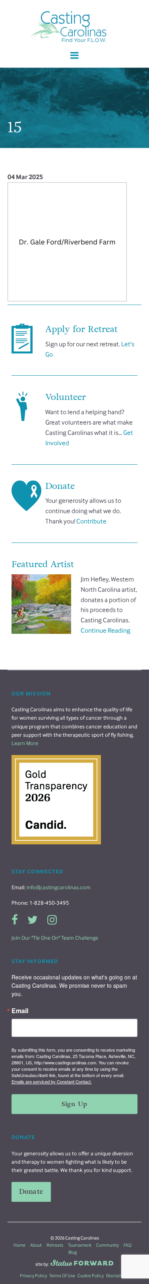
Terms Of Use (62, 1275)
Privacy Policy (33, 1275)
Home (19, 1245)
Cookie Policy (90, 1275)
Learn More (25, 743)
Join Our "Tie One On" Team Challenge (55, 938)
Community (107, 1245)
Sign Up (74, 1103)
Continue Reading (105, 630)
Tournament (79, 1245)
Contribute (91, 521)
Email (20, 1011)
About (36, 1245)
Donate (31, 1192)
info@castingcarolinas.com (59, 887)
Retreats (54, 1245)
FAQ (128, 1245)
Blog (72, 1252)
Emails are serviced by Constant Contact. (52, 1081)
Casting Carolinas (74, 27)
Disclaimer (116, 1275)
